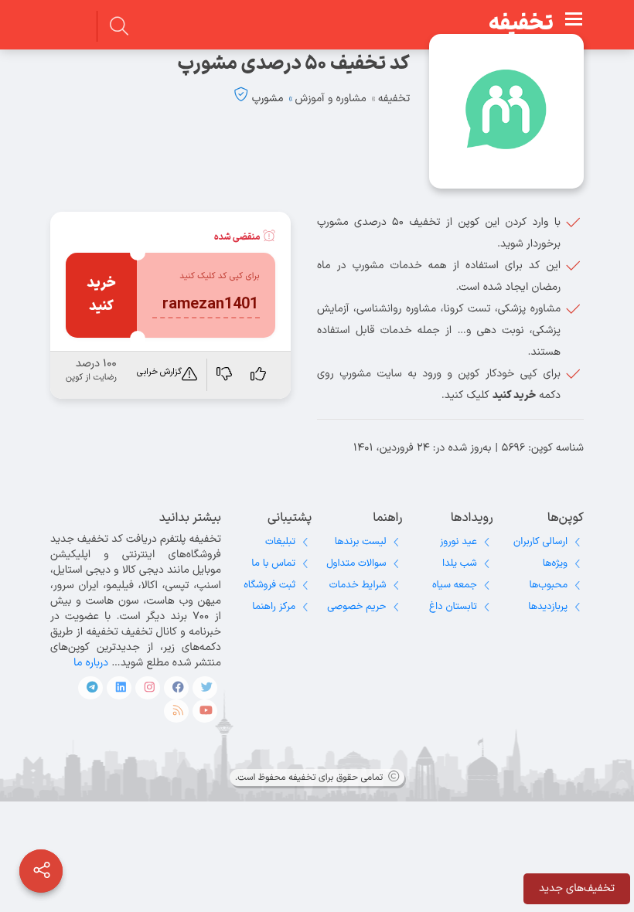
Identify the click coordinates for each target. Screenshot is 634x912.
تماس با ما (273, 563)
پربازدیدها (548, 606)
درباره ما (90, 663)
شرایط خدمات (358, 585)
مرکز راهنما (273, 606)
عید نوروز (458, 542)
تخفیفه (521, 24)
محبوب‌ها (548, 585)
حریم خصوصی (356, 606)
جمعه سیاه (454, 585)
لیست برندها (361, 542)
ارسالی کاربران (540, 542)
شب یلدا (459, 563)
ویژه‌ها (555, 563)
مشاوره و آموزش (330, 98)
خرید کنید (101, 295)
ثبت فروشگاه (269, 585)
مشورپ (268, 98)
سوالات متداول (356, 563)
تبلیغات (280, 542)
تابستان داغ (453, 606)
